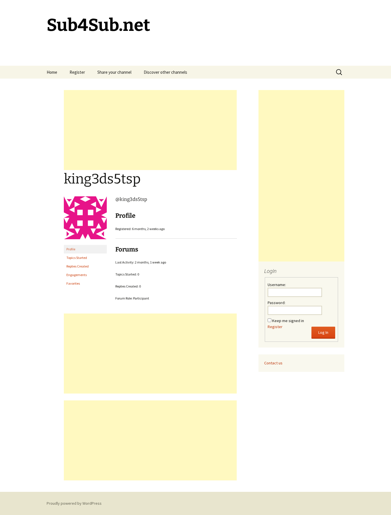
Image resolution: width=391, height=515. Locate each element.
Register (77, 72)
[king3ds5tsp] (85, 220)
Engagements (76, 275)
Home (52, 72)
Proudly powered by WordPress (74, 503)
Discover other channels (165, 72)
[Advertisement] (150, 130)
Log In (323, 332)
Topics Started (76, 257)
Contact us (273, 363)
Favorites (73, 283)
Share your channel (114, 72)
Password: (276, 302)
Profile (70, 249)
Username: (277, 284)
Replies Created (77, 266)
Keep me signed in (288, 320)
